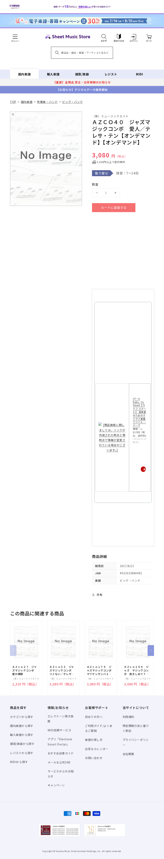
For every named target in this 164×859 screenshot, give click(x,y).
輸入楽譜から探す (21, 735)
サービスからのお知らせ (61, 773)
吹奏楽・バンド (47, 102)
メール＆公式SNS (59, 762)
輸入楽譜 (53, 74)
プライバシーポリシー (136, 742)
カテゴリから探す (21, 717)
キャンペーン (56, 785)
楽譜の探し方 (94, 740)
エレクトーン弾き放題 (61, 718)
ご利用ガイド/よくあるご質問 (98, 728)
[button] (103, 37)
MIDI (139, 74)
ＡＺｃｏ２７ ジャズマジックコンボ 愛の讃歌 (24, 670)
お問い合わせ (94, 758)
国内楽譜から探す (21, 726)
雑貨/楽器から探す (22, 744)
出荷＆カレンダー (96, 749)
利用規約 (128, 717)
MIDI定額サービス (59, 730)
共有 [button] (99, 595)
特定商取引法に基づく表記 (136, 728)
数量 (95, 184)
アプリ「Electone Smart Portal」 (60, 741)
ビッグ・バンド (72, 102)
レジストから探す (21, 753)
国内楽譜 (24, 74)
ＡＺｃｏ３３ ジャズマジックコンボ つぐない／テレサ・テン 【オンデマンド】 (61, 670)
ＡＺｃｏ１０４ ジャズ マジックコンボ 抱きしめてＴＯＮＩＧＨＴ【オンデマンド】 (136, 670)
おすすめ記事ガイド (61, 753)
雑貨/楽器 (82, 74)
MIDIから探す (19, 762)
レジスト (111, 74)
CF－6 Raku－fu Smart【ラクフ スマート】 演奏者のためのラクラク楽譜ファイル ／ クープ (139, 412)
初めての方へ (94, 717)
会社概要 (128, 754)
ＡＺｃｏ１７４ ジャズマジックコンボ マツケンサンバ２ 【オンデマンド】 (100, 670)
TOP (13, 102)
